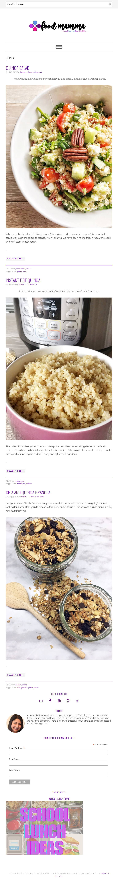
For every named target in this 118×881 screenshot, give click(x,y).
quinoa (19, 271)
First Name (14, 759)
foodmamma (20, 269)
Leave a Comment (35, 72)
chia (18, 688)
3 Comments (32, 284)
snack (24, 685)
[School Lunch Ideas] (59, 828)
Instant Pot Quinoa (23, 280)
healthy (18, 685)
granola (24, 688)
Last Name (14, 770)
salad (28, 269)
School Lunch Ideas (59, 799)
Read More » (15, 259)
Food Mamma (59, 24)
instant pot (20, 481)
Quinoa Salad (17, 68)
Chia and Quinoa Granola (28, 492)
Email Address (17, 748)
